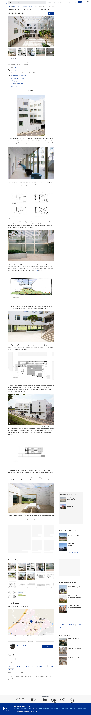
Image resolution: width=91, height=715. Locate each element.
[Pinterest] (22, 13)
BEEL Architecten (22, 645)
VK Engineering (21, 78)
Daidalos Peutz (22, 81)
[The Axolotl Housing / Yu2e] (63, 506)
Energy (12, 86)
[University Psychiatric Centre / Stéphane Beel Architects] (12, 567)
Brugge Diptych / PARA (73, 638)
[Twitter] (12, 13)
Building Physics (15, 81)
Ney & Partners (25, 75)
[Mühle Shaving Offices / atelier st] (63, 499)
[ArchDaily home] (4, 2)
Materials (80, 624)
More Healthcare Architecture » (76, 552)
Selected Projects (29, 666)
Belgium (30, 62)
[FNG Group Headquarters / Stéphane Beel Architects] (63, 599)
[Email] (19, 13)
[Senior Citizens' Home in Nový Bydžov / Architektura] (63, 537)
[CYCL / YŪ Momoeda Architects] (63, 547)
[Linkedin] (16, 13)
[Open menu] (87, 2)
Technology (71, 624)
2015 (15, 70)
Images (68, 2)
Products (59, 2)
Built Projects (19, 666)
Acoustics (13, 83)
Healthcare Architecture (15, 62)
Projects (49, 2)
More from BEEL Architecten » (76, 614)
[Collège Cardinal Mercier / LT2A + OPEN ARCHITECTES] (63, 651)
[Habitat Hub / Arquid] (63, 661)
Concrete (11, 659)
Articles (54, 2)
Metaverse (62, 628)
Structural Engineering (16, 75)
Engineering (14, 78)
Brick (18, 659)
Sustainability (63, 624)
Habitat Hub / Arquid (73, 658)
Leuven (36, 270)
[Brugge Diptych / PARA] (63, 642)
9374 (15, 67)
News (64, 2)
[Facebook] (9, 13)
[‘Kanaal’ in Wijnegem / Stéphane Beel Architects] (63, 609)
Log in (75, 2)
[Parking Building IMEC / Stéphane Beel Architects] (63, 589)
